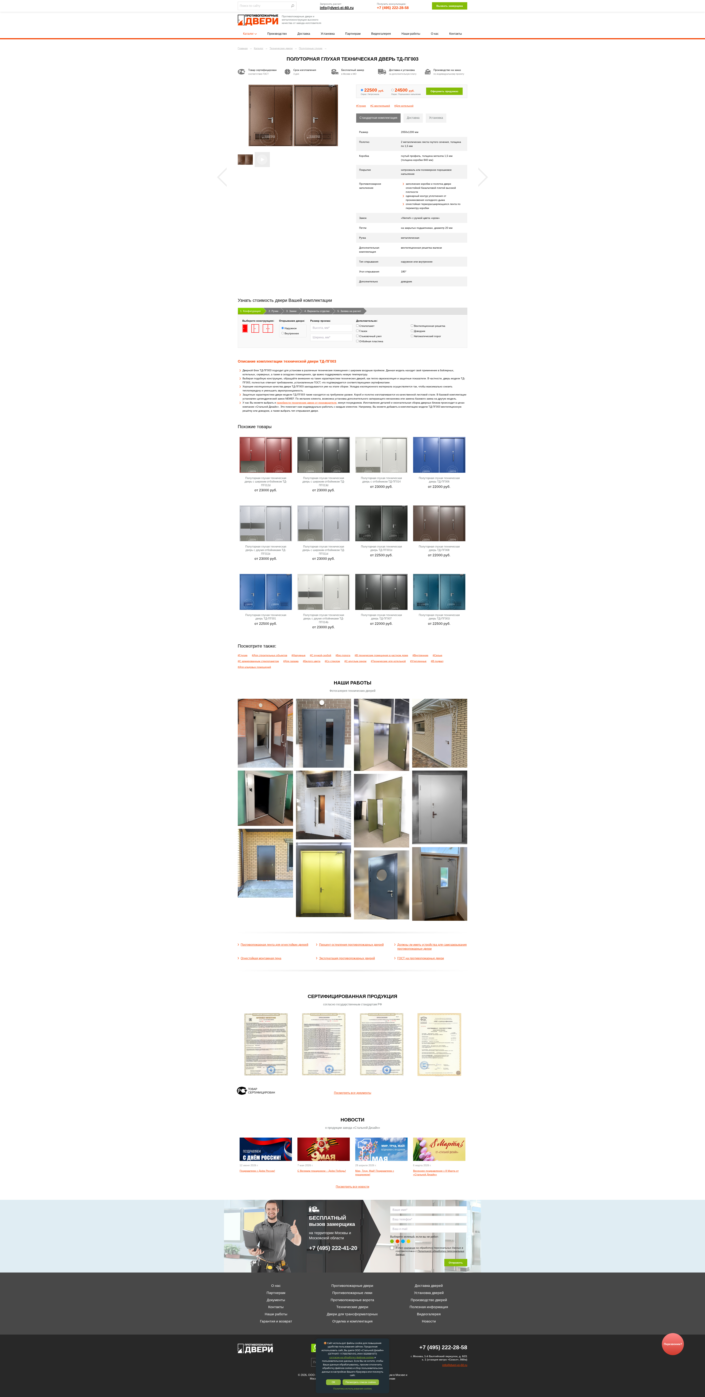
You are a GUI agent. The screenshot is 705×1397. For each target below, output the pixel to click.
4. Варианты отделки (317, 311)
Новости (429, 1321)
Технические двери (352, 1307)
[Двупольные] (268, 328)
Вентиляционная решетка (429, 325)
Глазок (363, 331)
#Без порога (343, 655)
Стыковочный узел (370, 336)
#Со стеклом (332, 661)
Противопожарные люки (352, 1293)
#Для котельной (403, 105)
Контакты (455, 33)
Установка (328, 33)
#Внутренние (420, 655)
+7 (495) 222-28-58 (393, 8)
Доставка (303, 33)
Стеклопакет (366, 325)
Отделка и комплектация (352, 1321)
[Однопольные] (245, 328)
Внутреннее (291, 333)
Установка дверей (429, 1293)
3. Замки (291, 311)
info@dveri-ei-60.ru (337, 8)
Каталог (248, 33)
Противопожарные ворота (352, 1300)
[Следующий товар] (483, 177)
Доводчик (419, 331)
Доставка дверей (429, 1286)
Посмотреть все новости (352, 1186)
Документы (276, 1300)
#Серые (437, 655)
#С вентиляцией (380, 105)
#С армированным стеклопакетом (258, 661)
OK (333, 1382)
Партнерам (353, 33)
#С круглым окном (355, 661)
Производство (277, 33)
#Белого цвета (311, 661)
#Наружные (299, 655)
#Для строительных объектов (269, 655)
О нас (435, 33)
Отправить (456, 1262)
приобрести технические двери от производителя (307, 402)
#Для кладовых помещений (254, 667)
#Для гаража (291, 661)
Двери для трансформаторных (352, 1314)
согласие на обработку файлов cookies (351, 1357)
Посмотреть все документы (352, 1092)
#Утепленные (418, 661)
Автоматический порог (427, 336)
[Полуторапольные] (255, 328)
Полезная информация (429, 1307)
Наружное (290, 328)
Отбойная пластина (371, 341)
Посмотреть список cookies (361, 1382)
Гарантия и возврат (276, 1321)
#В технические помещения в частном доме (381, 655)
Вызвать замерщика (449, 5)
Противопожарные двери (352, 1286)
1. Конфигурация (250, 311)
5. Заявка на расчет (349, 311)
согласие (409, 1247)
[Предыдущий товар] (222, 177)
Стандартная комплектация (378, 117)
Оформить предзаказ (444, 91)
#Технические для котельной (388, 661)
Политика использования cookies (352, 1388)
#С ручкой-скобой (320, 655)
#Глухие (361, 105)
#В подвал (437, 661)
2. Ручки (273, 311)
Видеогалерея (381, 33)
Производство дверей (429, 1300)
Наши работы (411, 33)
